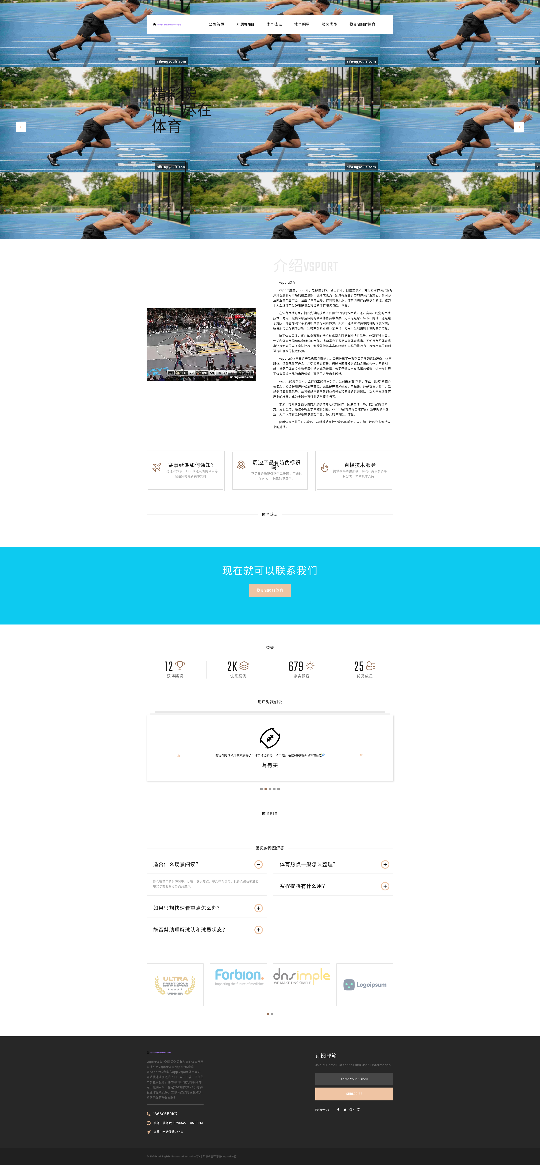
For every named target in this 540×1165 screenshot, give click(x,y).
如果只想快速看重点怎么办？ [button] (187, 908)
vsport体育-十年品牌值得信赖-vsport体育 (210, 1156)
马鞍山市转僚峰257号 (168, 1132)
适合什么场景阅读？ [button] (177, 864)
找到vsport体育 (363, 25)
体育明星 (302, 25)
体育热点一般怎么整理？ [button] (309, 864)
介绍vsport (245, 25)
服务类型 (330, 25)
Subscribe (354, 1094)
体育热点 (274, 25)
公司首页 (216, 25)
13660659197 (166, 1113)
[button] (21, 127)
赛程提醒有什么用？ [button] (304, 886)
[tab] (207, 864)
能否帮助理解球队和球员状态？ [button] (190, 930)
